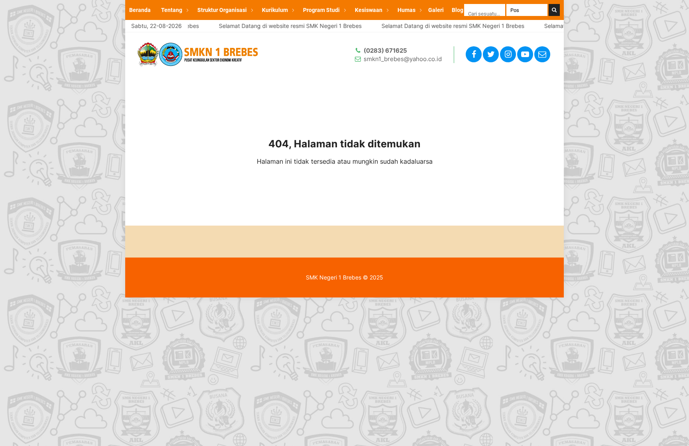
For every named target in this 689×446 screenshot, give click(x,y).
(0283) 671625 (385, 50)
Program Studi (321, 10)
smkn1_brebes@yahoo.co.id (403, 59)
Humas (406, 10)
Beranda (140, 10)
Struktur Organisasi (222, 10)
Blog (457, 10)
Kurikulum (275, 10)
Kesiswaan (368, 10)
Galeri (436, 10)
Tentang (171, 10)
